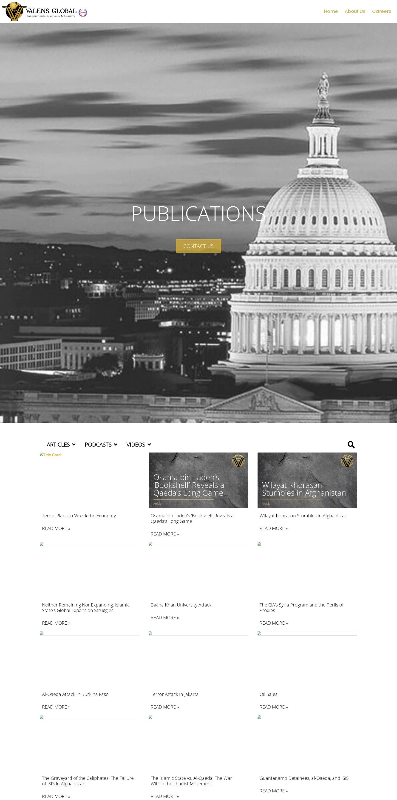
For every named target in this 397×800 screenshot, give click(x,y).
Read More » (56, 528)
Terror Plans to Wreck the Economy (79, 515)
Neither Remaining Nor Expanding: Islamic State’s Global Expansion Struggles (86, 607)
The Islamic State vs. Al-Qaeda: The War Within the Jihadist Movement (191, 781)
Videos (136, 444)
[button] (351, 444)
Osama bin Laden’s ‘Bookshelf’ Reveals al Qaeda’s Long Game (193, 518)
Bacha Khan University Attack (181, 605)
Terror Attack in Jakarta (175, 694)
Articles (58, 444)
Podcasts (98, 444)
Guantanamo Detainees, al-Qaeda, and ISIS (304, 778)
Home (331, 11)
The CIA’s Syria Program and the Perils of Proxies (301, 607)
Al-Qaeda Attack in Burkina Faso (75, 694)
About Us (355, 11)
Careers (381, 11)
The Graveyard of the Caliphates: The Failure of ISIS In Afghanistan (88, 781)
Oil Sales (268, 694)
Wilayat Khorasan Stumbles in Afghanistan (303, 515)
